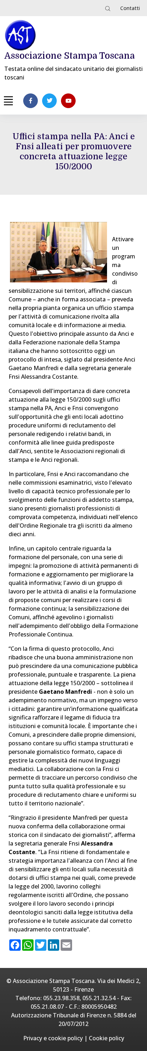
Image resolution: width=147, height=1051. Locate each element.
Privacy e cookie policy (53, 1038)
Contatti (130, 8)
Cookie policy (106, 1038)
